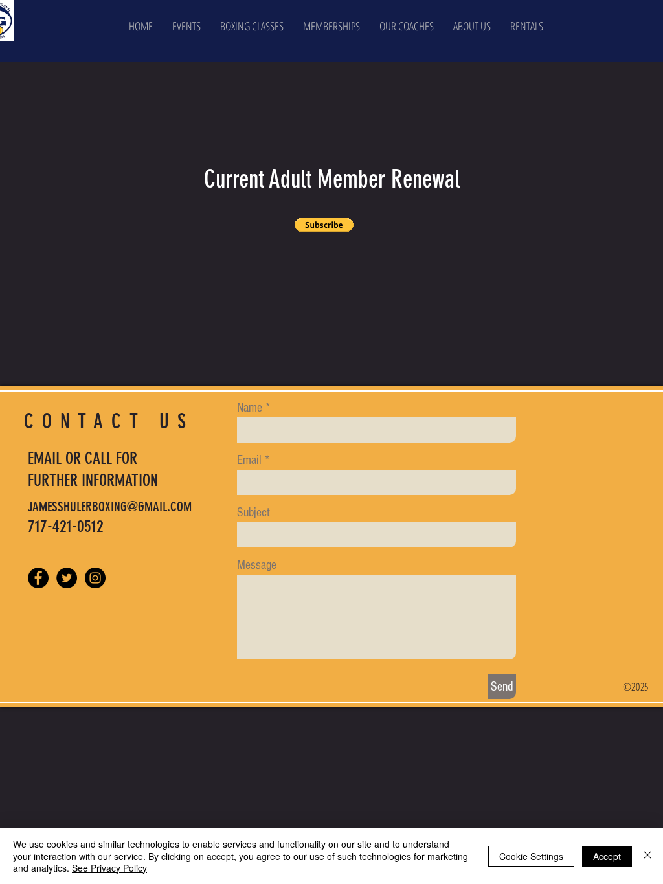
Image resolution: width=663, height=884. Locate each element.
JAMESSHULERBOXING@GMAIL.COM (110, 506)
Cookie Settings (531, 856)
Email (249, 460)
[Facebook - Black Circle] (38, 578)
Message (256, 564)
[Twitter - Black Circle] (66, 578)
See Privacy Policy (109, 867)
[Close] (647, 856)
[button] (472, 26)
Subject (253, 512)
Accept (607, 856)
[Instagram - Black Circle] (95, 578)
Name (249, 407)
